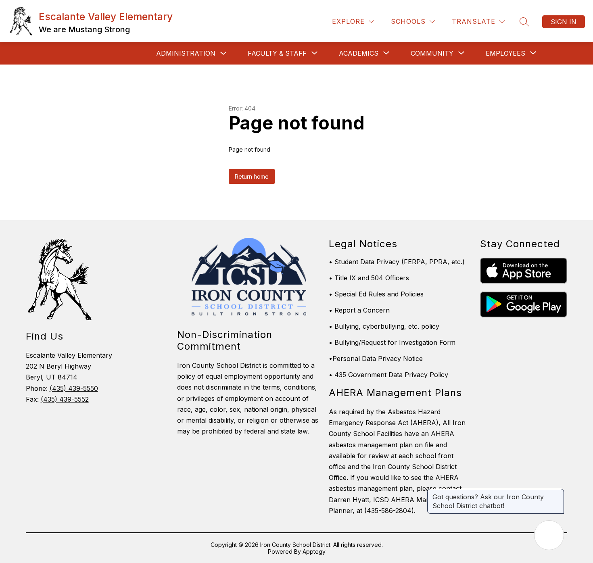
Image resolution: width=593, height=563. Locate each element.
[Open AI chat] (549, 535)
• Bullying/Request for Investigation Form (392, 342)
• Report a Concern (359, 310)
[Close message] (557, 492)
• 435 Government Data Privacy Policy (388, 375)
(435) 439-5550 (74, 388)
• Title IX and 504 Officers (369, 278)
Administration (185, 53)
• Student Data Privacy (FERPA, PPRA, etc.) (397, 262)
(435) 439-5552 (65, 399)
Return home (252, 176)
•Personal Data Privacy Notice (376, 358)
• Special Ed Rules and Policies (376, 294)
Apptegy (314, 551)
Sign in (563, 22)
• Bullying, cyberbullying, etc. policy (384, 326)
